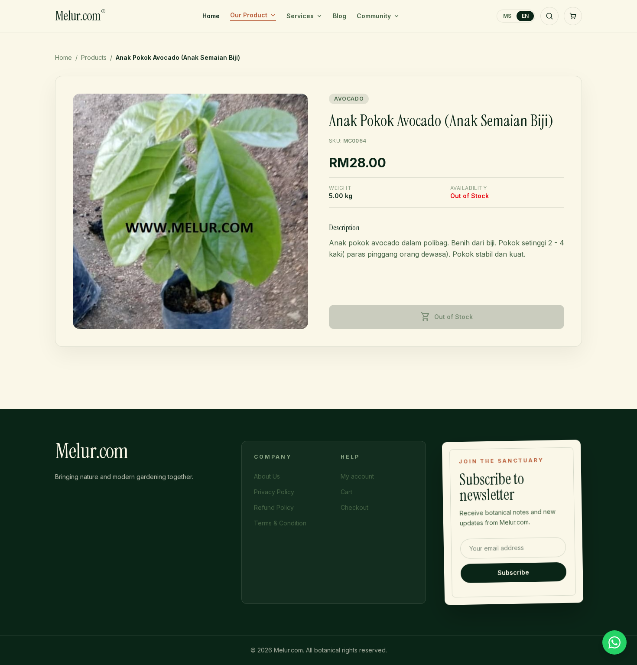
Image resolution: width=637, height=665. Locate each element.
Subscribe (514, 572)
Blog (339, 16)
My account (357, 476)
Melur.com (80, 16)
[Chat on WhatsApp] (614, 642)
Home (211, 16)
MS (507, 16)
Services (300, 16)
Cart (346, 491)
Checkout (354, 507)
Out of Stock (446, 317)
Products (94, 57)
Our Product (248, 15)
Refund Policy (274, 507)
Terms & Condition (280, 523)
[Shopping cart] (573, 16)
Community (374, 16)
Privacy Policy (274, 491)
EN (525, 16)
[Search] (549, 16)
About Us (267, 476)
